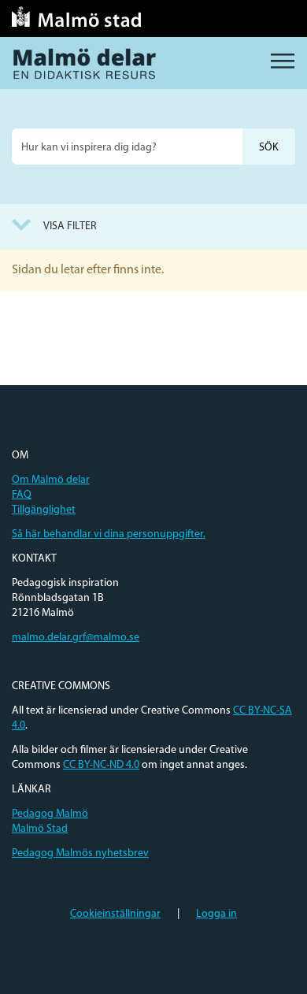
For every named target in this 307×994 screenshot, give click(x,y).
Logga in (216, 914)
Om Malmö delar (51, 480)
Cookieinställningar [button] (115, 914)
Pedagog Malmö (50, 814)
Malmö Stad (40, 829)
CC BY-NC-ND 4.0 (101, 765)
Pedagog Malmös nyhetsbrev (80, 853)
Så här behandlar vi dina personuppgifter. (108, 534)
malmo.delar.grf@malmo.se (75, 638)
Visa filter (70, 226)
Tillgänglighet (44, 510)
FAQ (21, 495)
